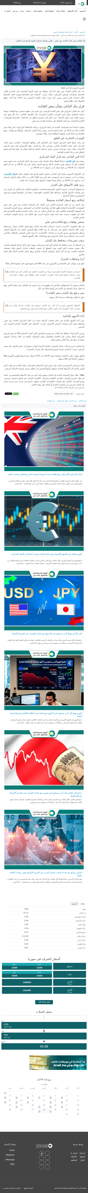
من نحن (15, 11)
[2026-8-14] (21, 1101)
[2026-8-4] (55, 1096)
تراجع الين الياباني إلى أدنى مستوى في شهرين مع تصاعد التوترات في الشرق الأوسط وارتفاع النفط (46, 794)
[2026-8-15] (10, 1101)
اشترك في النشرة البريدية (12, 1188)
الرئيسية (82, 11)
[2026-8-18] (55, 1106)
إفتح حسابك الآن (44, 1002)
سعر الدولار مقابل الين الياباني (66, 401)
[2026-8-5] (44, 1096)
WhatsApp (10, 1160)
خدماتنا (28, 11)
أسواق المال (49, 11)
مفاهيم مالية (38, 11)
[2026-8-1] (10, 1092)
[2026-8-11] (55, 1101)
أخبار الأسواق (72, 11)
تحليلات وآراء (60, 11)
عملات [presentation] (82, 904)
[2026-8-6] (32, 1096)
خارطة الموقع (28, 1188)
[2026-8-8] (10, 1096)
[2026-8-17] (66, 1106)
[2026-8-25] (55, 1110)
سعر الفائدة (51, 401)
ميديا (22, 11)
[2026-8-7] (21, 1096)
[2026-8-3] (66, 1096)
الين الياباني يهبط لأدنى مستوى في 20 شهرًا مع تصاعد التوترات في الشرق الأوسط (47, 633)
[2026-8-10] (66, 1101)
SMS (12, 1164)
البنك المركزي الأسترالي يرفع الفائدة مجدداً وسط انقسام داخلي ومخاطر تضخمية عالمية (45, 474)
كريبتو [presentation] (74, 904)
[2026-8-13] (32, 1101)
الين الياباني (82, 401)
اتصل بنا (7, 11)
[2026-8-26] (44, 1110)
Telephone (10, 1155)
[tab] (82, 904)
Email (12, 1150)
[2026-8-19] (44, 1106)
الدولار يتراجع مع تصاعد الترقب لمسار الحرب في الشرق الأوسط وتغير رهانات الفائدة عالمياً (46, 874)
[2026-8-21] (21, 1106)
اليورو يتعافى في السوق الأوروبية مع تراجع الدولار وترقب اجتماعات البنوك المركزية (46, 554)
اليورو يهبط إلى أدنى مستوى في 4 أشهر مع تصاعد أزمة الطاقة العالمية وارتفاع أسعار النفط (46, 714)
